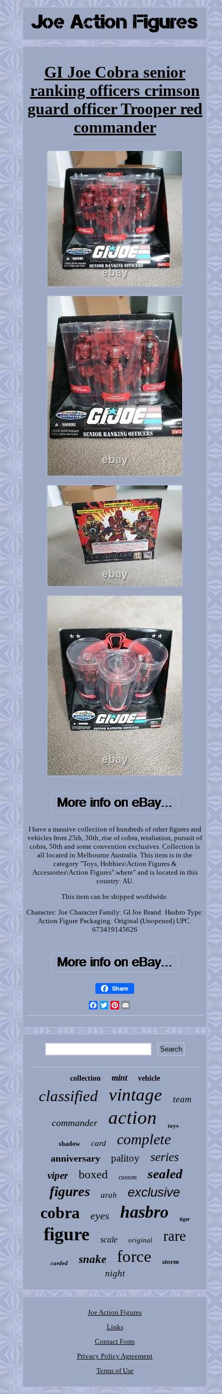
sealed (165, 1173)
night (115, 1273)
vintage (135, 1094)
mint (119, 1077)
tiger (184, 1219)
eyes (100, 1215)
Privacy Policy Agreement (114, 1356)
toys (173, 1125)
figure (66, 1234)
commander (75, 1122)
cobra (60, 1212)
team (182, 1099)
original (140, 1240)
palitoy (125, 1158)
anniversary (75, 1158)
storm (170, 1262)
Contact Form (115, 1341)
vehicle (149, 1078)
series (164, 1157)
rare (174, 1236)
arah (109, 1195)
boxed (93, 1174)
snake (92, 1259)
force (134, 1256)
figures (70, 1191)
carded (59, 1263)
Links (115, 1327)
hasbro (144, 1211)
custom (128, 1177)
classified (68, 1095)
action (132, 1117)
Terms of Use (115, 1370)
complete (144, 1139)
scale (108, 1239)
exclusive (154, 1192)
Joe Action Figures (115, 1312)
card (98, 1143)
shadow (69, 1144)
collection (85, 1078)
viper (57, 1175)
